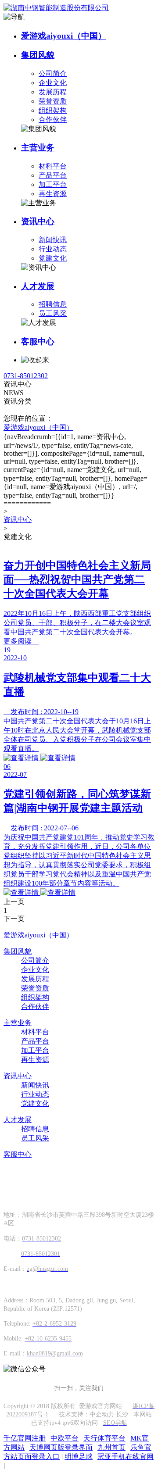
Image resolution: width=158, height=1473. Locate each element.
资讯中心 (37, 221)
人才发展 (37, 286)
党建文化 (53, 258)
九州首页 (111, 1447)
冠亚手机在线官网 (125, 1456)
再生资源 (53, 193)
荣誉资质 (53, 101)
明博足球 (79, 1456)
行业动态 (53, 249)
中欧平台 (64, 1438)
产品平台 (53, 175)
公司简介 (53, 73)
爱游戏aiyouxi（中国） (63, 35)
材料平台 (53, 166)
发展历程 (53, 92)
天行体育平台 (104, 1438)
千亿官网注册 (25, 1438)
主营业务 (37, 147)
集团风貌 (37, 55)
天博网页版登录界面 (61, 1447)
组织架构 (53, 110)
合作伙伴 (53, 119)
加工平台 (53, 184)
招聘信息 (53, 304)
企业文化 (53, 82)
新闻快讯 (53, 239)
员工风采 (53, 313)
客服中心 (37, 341)
